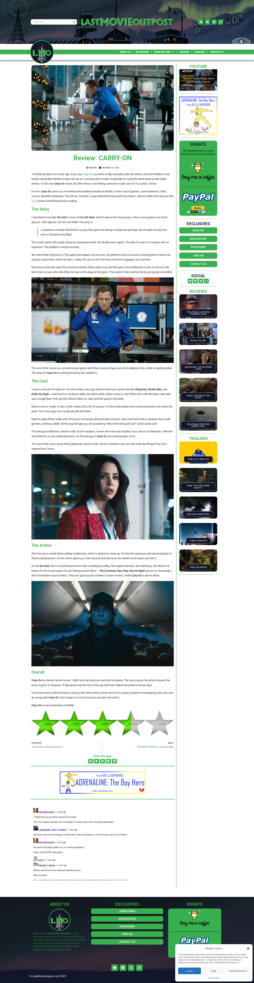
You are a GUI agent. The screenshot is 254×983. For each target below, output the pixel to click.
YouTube (198, 66)
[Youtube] (200, 22)
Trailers (198, 438)
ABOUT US (125, 51)
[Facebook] (207, 22)
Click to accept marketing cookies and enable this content (198, 80)
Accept (189, 970)
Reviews (198, 291)
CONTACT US (216, 51)
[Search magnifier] (74, 22)
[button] (248, 948)
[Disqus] (102, 843)
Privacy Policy (213, 977)
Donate (198, 144)
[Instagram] (220, 22)
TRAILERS (199, 51)
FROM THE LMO (162, 51)
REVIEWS (184, 51)
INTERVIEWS (142, 51)
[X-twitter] (131, 967)
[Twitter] (214, 22)
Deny (214, 970)
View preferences (238, 970)
